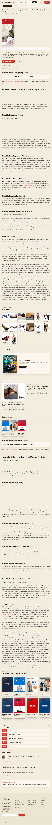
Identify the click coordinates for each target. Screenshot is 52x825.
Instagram (43, 804)
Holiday (28, 5)
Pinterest (43, 806)
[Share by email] (9, 65)
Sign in (41, 2)
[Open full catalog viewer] (48, 18)
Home (3, 13)
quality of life (10, 247)
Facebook (43, 800)
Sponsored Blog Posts (19, 804)
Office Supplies (8, 13)
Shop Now (20, 61)
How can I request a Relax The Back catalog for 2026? (18, 76)
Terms (45, 822)
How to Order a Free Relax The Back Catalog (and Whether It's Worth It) (13, 405)
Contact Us (17, 806)
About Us (17, 800)
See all (49, 725)
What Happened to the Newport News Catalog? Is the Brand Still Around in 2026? (38, 388)
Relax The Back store (11, 81)
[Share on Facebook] (4, 65)
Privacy (48, 822)
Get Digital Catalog (7, 61)
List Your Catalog (18, 802)
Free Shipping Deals (32, 802)
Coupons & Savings (32, 800)
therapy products (28, 185)
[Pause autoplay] (5, 48)
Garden (41, 5)
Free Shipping (35, 5)
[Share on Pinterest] (6, 65)
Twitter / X (43, 802)
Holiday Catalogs (31, 804)
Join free (47, 2)
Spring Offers (47, 5)
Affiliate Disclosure (19, 807)
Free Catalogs (7, 5)
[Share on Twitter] (2, 65)
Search (34, 2)
